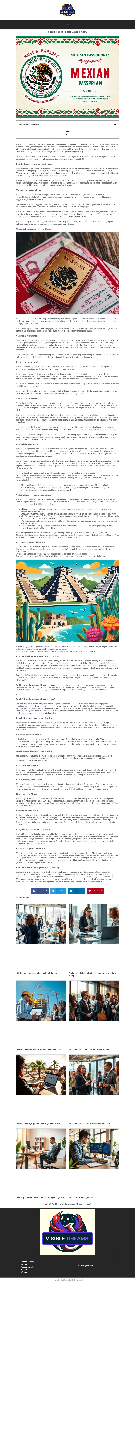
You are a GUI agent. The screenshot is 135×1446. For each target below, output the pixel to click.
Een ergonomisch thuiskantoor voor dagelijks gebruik (41, 1197)
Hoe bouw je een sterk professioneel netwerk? (89, 1123)
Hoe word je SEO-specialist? (82, 1197)
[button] (67, 23)
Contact (24, 1272)
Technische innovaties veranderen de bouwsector (39, 1049)
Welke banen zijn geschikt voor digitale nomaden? (39, 1123)
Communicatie (27, 1267)
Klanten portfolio (85, 1265)
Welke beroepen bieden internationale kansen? (38, 973)
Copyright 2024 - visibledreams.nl (67, 1280)
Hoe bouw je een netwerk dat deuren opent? (89, 1049)
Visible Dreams (28, 1261)
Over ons (25, 1269)
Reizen (47, 1204)
